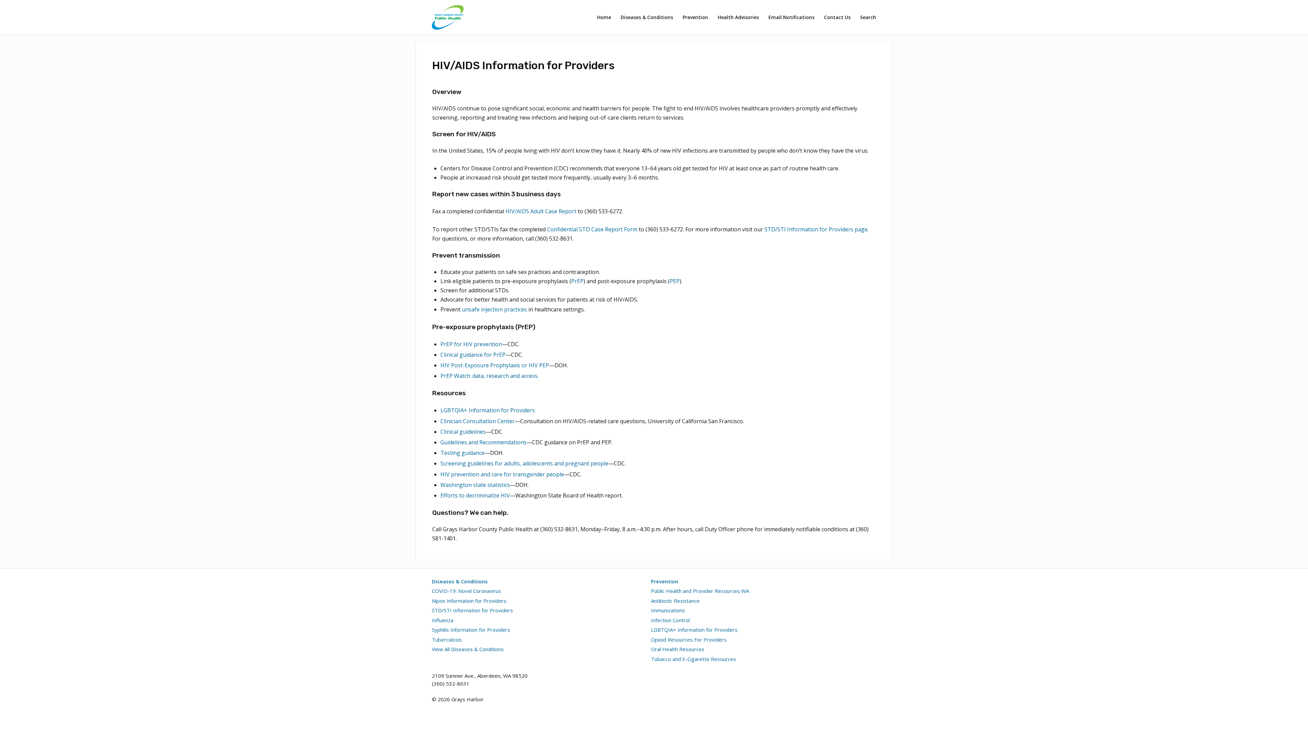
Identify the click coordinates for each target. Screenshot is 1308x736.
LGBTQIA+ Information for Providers (487, 410)
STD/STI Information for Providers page (816, 229)
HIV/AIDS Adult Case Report (540, 211)
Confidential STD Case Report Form (593, 229)
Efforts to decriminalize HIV (475, 495)
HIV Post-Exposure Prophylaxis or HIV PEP (494, 365)
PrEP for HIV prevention (471, 344)
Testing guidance (462, 453)
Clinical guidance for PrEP (472, 354)
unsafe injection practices (494, 309)
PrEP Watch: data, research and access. (489, 376)
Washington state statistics (475, 485)
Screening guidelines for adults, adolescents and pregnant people (524, 463)
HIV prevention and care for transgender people (502, 474)
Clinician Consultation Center (477, 421)
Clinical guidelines (463, 431)
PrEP (577, 281)
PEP (675, 281)
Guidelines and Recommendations (483, 442)
